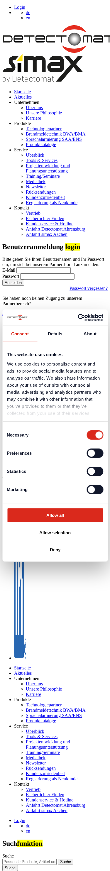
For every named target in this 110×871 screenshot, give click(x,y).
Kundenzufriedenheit (45, 197)
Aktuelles (23, 96)
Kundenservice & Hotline (49, 223)
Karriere (33, 118)
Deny (55, 549)
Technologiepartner (44, 128)
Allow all (55, 515)
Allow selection (55, 532)
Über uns (34, 107)
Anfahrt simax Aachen (46, 234)
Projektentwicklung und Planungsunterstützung (48, 168)
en (28, 830)
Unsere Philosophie (44, 112)
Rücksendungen (41, 192)
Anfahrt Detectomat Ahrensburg (55, 228)
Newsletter (36, 186)
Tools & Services (41, 160)
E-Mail (9, 270)
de (28, 825)
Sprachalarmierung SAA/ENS (54, 139)
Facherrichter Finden (45, 218)
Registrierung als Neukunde (51, 202)
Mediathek (35, 181)
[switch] (95, 453)
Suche (8, 855)
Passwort (11, 276)
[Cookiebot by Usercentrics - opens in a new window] (78, 317)
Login (19, 7)
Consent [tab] (20, 333)
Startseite (22, 91)
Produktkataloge (41, 144)
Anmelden (13, 282)
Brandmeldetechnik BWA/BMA (56, 133)
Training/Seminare (43, 176)
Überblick (35, 155)
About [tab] (90, 333)
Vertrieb (33, 213)
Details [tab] (55, 333)
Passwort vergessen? (89, 288)
